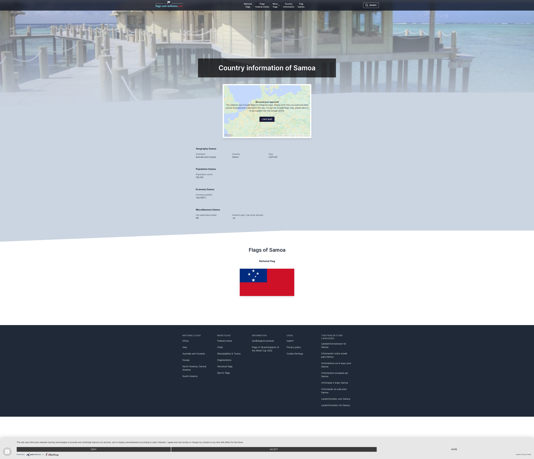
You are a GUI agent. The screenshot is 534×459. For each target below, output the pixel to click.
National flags (248, 5)
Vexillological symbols (263, 340)
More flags (275, 5)
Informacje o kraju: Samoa (334, 382)
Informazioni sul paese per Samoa (334, 375)
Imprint (290, 340)
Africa (185, 340)
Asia (184, 347)
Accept (274, 449)
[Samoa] (267, 282)
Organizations (224, 360)
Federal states (224, 340)
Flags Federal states (262, 5)
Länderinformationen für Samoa (333, 345)
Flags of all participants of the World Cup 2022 (265, 349)
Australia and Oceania (193, 353)
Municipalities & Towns (229, 353)
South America (189, 376)
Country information (288, 5)
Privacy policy (294, 347)
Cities (220, 347)
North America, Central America (194, 368)
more (454, 449)
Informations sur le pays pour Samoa (336, 365)
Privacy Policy (526, 454)
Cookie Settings (295, 353)
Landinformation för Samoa (335, 405)
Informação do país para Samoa (334, 391)
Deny (94, 449)
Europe (186, 360)
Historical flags (225, 366)
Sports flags (223, 372)
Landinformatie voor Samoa (335, 398)
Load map (267, 119)
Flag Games (301, 5)
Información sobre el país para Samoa (334, 355)
